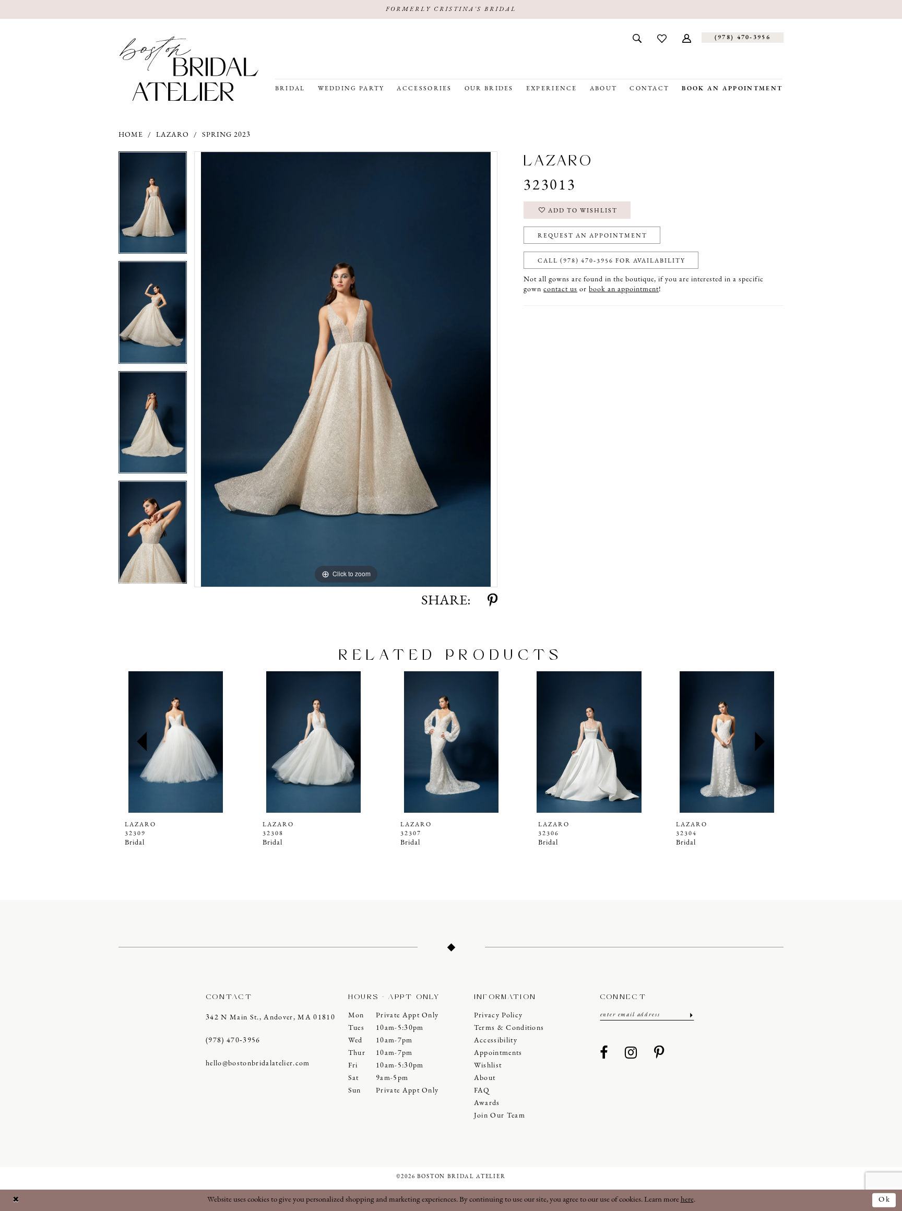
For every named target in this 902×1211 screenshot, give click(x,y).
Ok (885, 1200)
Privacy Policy (498, 1015)
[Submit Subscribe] (690, 1015)
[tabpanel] (152, 206)
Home (130, 135)
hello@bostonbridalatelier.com (258, 1063)
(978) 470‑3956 (233, 1040)
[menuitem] (637, 37)
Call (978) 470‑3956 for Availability (611, 261)
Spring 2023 (226, 135)
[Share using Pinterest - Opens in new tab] (492, 601)
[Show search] (637, 37)
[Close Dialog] (16, 1200)
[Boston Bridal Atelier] (189, 69)
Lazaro (172, 135)
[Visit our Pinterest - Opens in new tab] (659, 1053)
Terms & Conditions (509, 1028)
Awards (487, 1103)
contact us (560, 289)
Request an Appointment (592, 236)
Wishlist (488, 1066)
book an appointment (624, 289)
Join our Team (499, 1116)
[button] (686, 37)
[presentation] (175, 742)
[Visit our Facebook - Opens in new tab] (604, 1053)
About (485, 1078)
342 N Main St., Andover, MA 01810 (270, 1018)
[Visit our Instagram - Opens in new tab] (631, 1053)
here (687, 1200)
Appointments (498, 1053)
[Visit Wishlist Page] (661, 37)
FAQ (482, 1091)
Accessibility (495, 1040)
